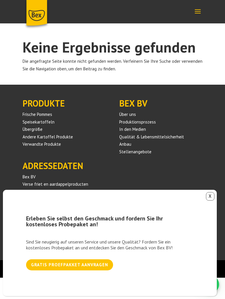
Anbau (125, 144)
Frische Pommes (37, 114)
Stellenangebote (135, 151)
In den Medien (132, 129)
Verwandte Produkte (42, 144)
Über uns (127, 114)
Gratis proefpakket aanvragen (69, 264)
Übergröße (32, 129)
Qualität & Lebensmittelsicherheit (151, 137)
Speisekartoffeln (38, 122)
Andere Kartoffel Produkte (48, 137)
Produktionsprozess (137, 122)
